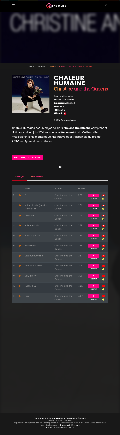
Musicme (75, 425)
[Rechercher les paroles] (103, 198)
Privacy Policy (60, 427)
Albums (41, 66)
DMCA (71, 427)
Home (31, 66)
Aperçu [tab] (19, 176)
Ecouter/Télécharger (28, 157)
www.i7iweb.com (65, 420)
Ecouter (93, 195)
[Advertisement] (60, 37)
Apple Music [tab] (37, 176)
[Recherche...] (106, 6)
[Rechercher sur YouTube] (103, 195)
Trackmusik (65, 425)
